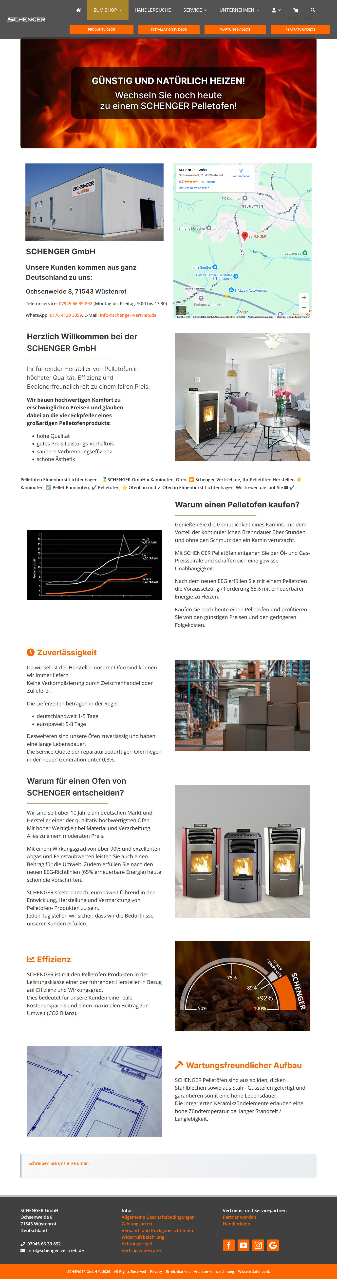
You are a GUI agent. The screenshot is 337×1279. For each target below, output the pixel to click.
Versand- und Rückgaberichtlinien (157, 1230)
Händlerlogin (236, 1224)
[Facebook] (229, 1245)
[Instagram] (258, 1245)
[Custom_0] (273, 1245)
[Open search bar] (316, 10)
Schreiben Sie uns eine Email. (59, 1163)
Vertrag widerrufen (142, 1250)
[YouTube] (243, 1245)
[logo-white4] (26, 19)
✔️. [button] (292, 487)
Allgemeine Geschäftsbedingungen (158, 1217)
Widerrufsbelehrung (143, 1237)
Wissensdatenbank (254, 1271)
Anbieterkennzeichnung (214, 1271)
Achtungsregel (137, 1244)
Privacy (156, 1271)
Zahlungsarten (137, 1224)
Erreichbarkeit (178, 1271)
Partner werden (239, 1217)
